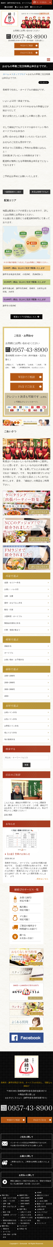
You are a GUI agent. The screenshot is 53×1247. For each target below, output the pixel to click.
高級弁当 (7, 646)
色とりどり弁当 (10, 733)
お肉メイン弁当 (10, 712)
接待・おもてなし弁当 (13, 603)
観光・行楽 (8, 610)
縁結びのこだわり (43, 1195)
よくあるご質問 (22, 7)
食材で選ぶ (23, 1209)
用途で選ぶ (5, 1195)
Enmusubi (23, 1244)
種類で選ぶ (5, 1226)
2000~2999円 (9, 683)
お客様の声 (40, 1209)
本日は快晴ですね (39, 192)
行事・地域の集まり (12, 630)
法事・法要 (8, 596)
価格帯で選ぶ (23, 1195)
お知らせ (40, 1215)
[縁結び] (9, 18)
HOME (39, 1192)
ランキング (23, 1226)
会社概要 (9, 7)
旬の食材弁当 (9, 739)
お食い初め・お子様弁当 (14, 660)
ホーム (6, 74)
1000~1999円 (9, 676)
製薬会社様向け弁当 (12, 623)
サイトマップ (37, 7)
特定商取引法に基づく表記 (44, 1219)
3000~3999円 (9, 689)
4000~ (6, 696)
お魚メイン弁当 (10, 719)
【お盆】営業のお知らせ (18, 854)
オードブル (8, 653)
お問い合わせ (41, 1206)
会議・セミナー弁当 (12, 583)
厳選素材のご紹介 (13, 192)
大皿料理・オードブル (13, 616)
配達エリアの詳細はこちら (25, 317)
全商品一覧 (23, 1229)
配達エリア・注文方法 (44, 1204)
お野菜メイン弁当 (11, 726)
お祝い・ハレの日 (11, 589)
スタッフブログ (18, 74)
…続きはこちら (41, 879)
